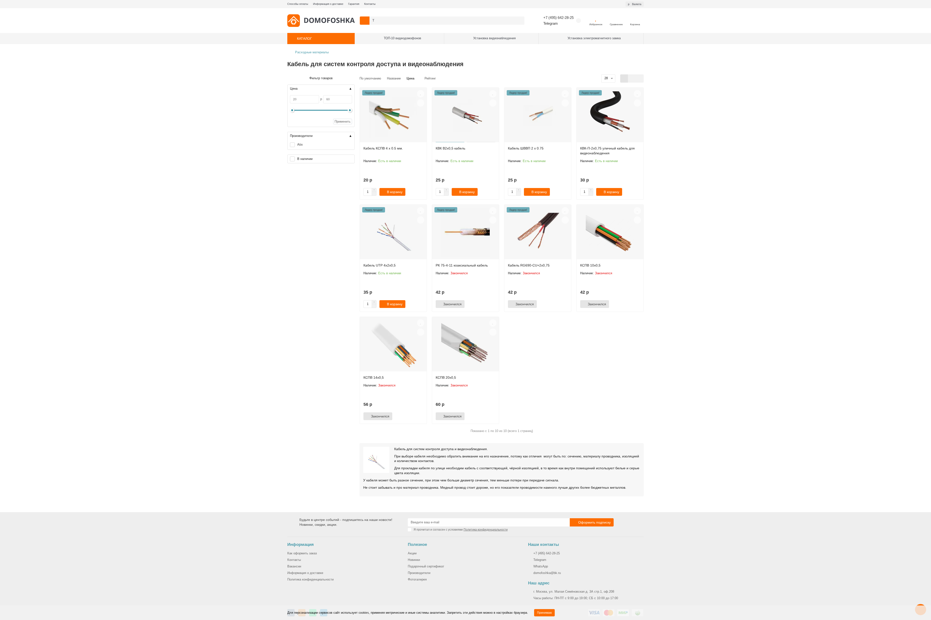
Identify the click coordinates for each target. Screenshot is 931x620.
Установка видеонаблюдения (494, 38)
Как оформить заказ (302, 553)
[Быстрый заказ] (413, 192)
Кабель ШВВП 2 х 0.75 (526, 148)
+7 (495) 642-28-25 (558, 18)
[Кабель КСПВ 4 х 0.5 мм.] (393, 115)
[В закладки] (420, 93)
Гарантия (353, 3)
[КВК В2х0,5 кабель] (465, 115)
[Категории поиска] (364, 20)
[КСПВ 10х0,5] (610, 232)
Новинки (414, 560)
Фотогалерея (417, 579)
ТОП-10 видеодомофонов (402, 38)
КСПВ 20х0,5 (446, 377)
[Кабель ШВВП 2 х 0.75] (538, 115)
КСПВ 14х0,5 (373, 377)
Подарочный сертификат (426, 566)
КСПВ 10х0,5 (590, 265)
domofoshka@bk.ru (547, 573)
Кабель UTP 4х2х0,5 (379, 265)
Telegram (550, 23)
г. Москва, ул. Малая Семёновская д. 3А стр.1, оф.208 (573, 591)
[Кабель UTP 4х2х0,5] (393, 232)
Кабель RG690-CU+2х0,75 (529, 265)
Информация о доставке (328, 3)
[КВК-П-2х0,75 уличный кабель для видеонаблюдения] (610, 115)
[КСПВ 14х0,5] (393, 345)
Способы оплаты (297, 3)
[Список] (632, 78)
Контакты (370, 3)
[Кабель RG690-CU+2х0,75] (538, 232)
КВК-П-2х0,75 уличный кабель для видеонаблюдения (607, 150)
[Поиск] (519, 20)
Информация (300, 544)
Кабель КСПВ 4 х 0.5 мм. (383, 148)
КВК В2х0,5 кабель (450, 148)
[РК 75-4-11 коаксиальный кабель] (465, 232)
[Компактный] (640, 78)
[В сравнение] (420, 103)
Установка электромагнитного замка (594, 38)
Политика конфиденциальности (310, 579)
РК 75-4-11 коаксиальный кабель (462, 265)
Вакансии (294, 566)
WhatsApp (540, 566)
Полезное (417, 544)
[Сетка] (624, 78)
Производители (419, 573)
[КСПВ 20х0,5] (465, 345)
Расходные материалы (312, 52)
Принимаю (544, 612)
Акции (412, 553)
